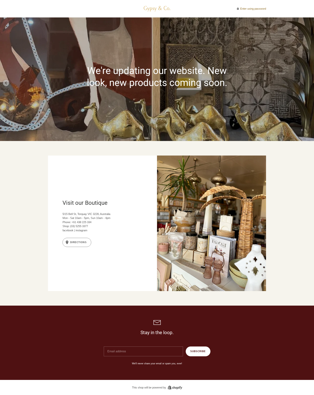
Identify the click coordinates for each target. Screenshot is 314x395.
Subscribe (198, 351)
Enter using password (252, 8)
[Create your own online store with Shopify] (174, 387)
